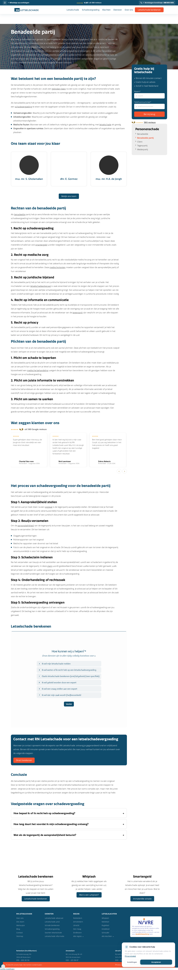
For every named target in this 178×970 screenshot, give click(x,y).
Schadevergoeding (90, 10)
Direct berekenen (24, 760)
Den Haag (77, 929)
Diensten (117, 10)
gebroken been (59, 89)
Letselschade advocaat (54, 918)
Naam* (137, 91)
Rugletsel (105, 925)
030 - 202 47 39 (121, 960)
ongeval (48, 507)
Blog (18, 929)
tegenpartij (78, 312)
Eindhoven (77, 933)
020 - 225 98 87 (72, 960)
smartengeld (41, 245)
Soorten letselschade (53, 933)
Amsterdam (78, 922)
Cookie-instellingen (7, 969)
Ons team (20, 922)
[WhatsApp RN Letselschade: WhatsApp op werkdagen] (5, 3)
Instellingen (132, 962)
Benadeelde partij (145, 138)
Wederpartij (142, 149)
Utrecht (76, 925)
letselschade (105, 124)
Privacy (118, 965)
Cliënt (140, 142)
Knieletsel (105, 929)
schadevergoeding (23, 106)
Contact (19, 933)
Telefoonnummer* (142, 102)
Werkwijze (20, 925)
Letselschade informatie (54, 936)
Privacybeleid (130, 956)
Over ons (129, 10)
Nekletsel (105, 922)
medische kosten (58, 267)
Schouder (105, 933)
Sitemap (19, 936)
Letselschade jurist (52, 922)
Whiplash (105, 918)
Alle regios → (78, 936)
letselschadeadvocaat (40, 286)
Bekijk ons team (68, 196)
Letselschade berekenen (149, 10)
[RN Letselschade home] (26, 10)
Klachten (106, 10)
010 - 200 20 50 (22, 960)
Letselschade (73, 10)
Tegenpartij (142, 145)
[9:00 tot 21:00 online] (3, 967)
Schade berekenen (52, 925)
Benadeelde (142, 134)
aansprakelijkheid (26, 525)
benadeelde (19, 214)
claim (49, 566)
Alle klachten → (108, 936)
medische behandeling (37, 370)
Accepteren (156, 962)
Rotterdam (77, 918)
